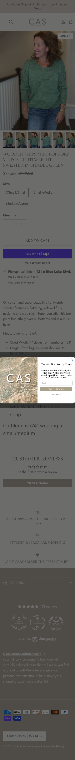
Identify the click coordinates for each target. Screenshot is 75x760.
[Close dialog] (72, 359)
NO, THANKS (56, 395)
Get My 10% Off (56, 389)
